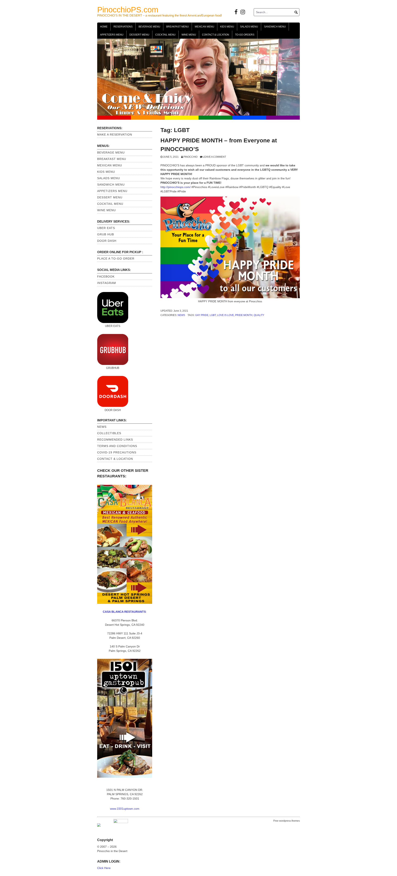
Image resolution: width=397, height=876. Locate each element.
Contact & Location (215, 34)
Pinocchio (190, 156)
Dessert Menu (139, 34)
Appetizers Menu (111, 34)
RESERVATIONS (123, 26)
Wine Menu (189, 34)
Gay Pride (201, 315)
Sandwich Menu (275, 26)
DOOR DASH (106, 240)
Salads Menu (249, 26)
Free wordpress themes (286, 820)
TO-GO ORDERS (244, 34)
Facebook (106, 276)
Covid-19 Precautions (116, 452)
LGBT (213, 315)
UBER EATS (106, 228)
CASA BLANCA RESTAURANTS (124, 611)
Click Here (104, 868)
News (181, 315)
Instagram (106, 283)
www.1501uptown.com (124, 808)
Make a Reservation (114, 134)
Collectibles (109, 433)
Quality (259, 315)
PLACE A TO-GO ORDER (115, 258)
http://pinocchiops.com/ (175, 187)
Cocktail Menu (165, 34)
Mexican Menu (204, 26)
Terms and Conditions (117, 446)
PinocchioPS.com (127, 9)
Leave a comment (214, 156)
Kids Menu (227, 26)
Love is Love (225, 315)
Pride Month (243, 315)
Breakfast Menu (177, 26)
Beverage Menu (149, 26)
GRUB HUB (105, 234)
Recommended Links (115, 439)
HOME (104, 26)
